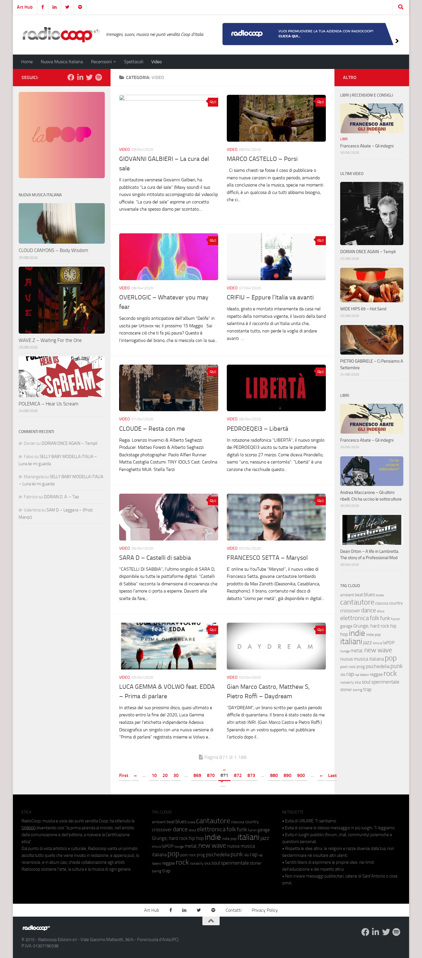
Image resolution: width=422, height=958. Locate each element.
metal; (357, 650)
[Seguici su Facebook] (70, 77)
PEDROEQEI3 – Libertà (257, 428)
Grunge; (361, 626)
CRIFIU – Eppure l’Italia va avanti (270, 297)
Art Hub (25, 7)
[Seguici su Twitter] (89, 77)
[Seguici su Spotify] (98, 77)
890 (287, 775)
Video (156, 61)
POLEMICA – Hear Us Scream (48, 404)
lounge (345, 651)
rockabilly (347, 682)
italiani (351, 641)
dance (368, 610)
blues (369, 594)
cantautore (357, 602)
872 (238, 775)
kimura (377, 643)
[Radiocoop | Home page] (61, 34)
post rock (348, 666)
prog (361, 666)
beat (359, 594)
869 (197, 775)
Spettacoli (133, 61)
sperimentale (385, 682)
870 (211, 775)
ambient (347, 595)
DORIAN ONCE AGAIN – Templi (69, 443)
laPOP (388, 642)
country (396, 603)
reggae (376, 674)
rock (390, 673)
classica (381, 603)
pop (391, 658)
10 (154, 775)
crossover (350, 610)
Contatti (233, 910)
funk (385, 618)
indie (357, 633)
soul (366, 682)
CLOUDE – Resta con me (152, 428)
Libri (344, 139)
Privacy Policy (265, 910)
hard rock (379, 626)
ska (358, 682)
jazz (367, 642)
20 (165, 775)
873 (251, 775)
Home (27, 61)
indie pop (373, 634)
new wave (378, 650)
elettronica (354, 618)
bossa (380, 595)
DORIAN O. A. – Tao (61, 496)
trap (367, 689)
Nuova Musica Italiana (62, 61)
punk (396, 666)
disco (380, 611)
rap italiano (362, 675)
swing (357, 690)
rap (350, 674)
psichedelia (378, 666)
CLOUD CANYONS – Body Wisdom (53, 250)
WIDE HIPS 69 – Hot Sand (363, 308)
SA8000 (29, 827)
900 (301, 775)
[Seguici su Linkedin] (80, 77)
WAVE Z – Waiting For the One (50, 340)
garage (346, 626)
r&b (342, 674)
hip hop (196, 838)
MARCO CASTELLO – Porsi (262, 159)
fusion (395, 619)
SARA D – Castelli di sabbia (155, 557)
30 (176, 775)
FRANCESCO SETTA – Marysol (267, 557)
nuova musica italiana (362, 659)
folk (374, 618)
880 (274, 775)
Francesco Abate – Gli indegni (367, 146)
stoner (346, 689)
